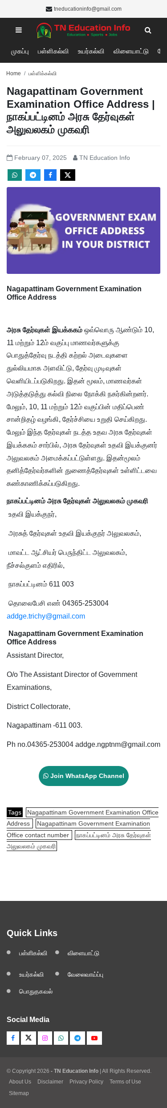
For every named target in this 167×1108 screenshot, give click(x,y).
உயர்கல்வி (91, 51)
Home (13, 73)
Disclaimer (50, 1082)
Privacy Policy (86, 1082)
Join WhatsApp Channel (86, 775)
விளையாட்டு (131, 51)
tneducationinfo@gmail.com (88, 9)
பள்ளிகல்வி (53, 51)
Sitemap (19, 1093)
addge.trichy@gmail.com (46, 616)
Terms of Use (125, 1082)
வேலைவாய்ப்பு (85, 974)
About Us (20, 1082)
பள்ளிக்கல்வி (43, 73)
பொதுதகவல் (36, 991)
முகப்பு (20, 51)
